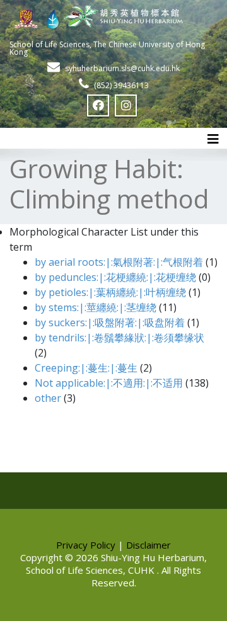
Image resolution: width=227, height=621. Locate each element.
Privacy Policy (85, 544)
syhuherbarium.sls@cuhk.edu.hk (122, 68)
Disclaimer (148, 544)
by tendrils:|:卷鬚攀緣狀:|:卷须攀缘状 (119, 338)
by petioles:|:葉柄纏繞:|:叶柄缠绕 (110, 292)
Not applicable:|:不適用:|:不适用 (109, 383)
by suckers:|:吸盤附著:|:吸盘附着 (110, 322)
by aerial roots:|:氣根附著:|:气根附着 (119, 262)
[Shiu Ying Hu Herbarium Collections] (113, 15)
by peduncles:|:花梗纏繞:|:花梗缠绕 (115, 277)
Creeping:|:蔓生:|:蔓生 (86, 368)
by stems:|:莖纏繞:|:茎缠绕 (95, 307)
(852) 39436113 (121, 85)
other (48, 398)
